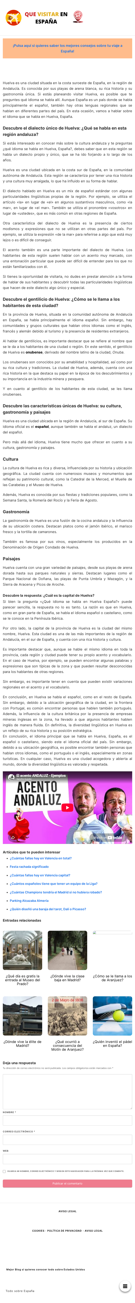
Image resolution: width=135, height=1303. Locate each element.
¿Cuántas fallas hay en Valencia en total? (41, 858)
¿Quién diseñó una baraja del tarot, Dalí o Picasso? (48, 909)
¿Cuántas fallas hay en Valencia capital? (40, 875)
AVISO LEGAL (68, 1211)
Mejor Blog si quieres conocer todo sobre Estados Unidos (45, 1269)
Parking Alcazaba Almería (29, 901)
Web (6, 1150)
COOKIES (38, 1230)
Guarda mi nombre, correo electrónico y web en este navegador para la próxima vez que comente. (65, 1171)
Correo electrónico (19, 1131)
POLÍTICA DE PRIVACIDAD (64, 1230)
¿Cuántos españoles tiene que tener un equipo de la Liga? (54, 883)
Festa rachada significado (29, 866)
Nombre (9, 1112)
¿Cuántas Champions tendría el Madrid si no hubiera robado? (56, 892)
